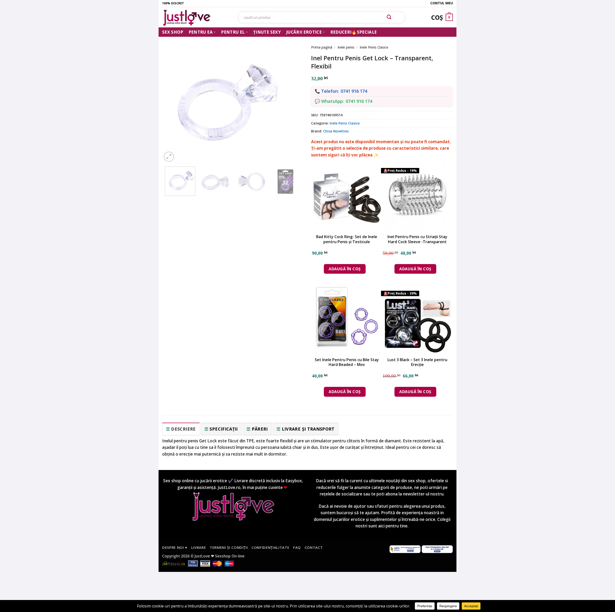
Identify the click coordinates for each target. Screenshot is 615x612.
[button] (169, 157)
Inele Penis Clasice (374, 47)
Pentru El (233, 32)
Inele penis (346, 47)
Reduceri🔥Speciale (353, 32)
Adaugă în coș (345, 269)
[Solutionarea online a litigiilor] (437, 548)
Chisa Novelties (336, 131)
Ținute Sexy (267, 32)
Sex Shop (172, 32)
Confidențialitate (270, 547)
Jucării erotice (304, 32)
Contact (314, 547)
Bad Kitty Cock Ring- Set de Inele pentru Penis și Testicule (346, 239)
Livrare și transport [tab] (308, 429)
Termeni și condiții (229, 547)
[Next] (293, 96)
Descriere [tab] (183, 429)
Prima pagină (321, 47)
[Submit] (389, 17)
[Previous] (173, 96)
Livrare (198, 547)
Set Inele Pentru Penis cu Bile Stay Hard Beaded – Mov (347, 362)
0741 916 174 (354, 91)
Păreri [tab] (260, 429)
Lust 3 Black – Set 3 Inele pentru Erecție (417, 362)
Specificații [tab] (223, 429)
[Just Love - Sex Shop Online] (196, 17)
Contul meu (441, 3)
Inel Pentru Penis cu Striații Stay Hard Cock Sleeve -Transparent (417, 239)
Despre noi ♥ (174, 547)
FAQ (297, 547)
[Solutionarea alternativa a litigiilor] (405, 548)
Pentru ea (201, 32)
